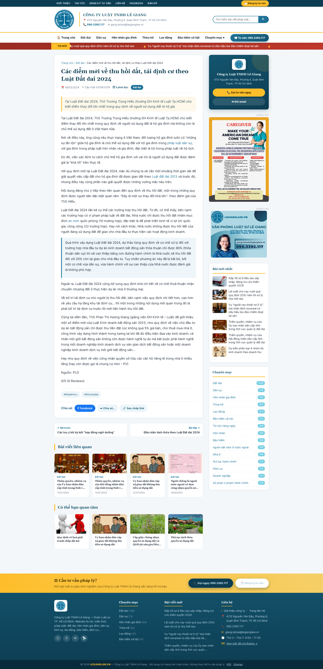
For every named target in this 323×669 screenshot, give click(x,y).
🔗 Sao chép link (133, 408)
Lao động (165, 37)
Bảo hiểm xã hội (188, 37)
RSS (229, 664)
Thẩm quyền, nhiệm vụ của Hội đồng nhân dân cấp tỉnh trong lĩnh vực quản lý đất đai (109, 486)
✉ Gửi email (239, 101)
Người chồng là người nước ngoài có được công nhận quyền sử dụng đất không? (184, 486)
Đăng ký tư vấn (100, 3)
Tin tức (80, 3)
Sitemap (238, 664)
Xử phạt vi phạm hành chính (238, 482)
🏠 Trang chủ (66, 37)
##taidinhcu (70, 394)
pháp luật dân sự (179, 143)
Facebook (136, 3)
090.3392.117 (235, 626)
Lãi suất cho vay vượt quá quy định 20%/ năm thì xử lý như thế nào (78, 46)
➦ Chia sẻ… (107, 408)
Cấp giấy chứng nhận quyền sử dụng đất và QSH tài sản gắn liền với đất (146, 543)
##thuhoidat (91, 394)
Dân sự (101, 37)
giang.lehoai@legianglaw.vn (242, 632)
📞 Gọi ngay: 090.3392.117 (211, 583)
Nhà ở (238, 454)
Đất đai (86, 37)
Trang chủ (67, 62)
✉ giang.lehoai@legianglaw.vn (126, 24)
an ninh (73, 221)
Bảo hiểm (238, 440)
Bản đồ (152, 3)
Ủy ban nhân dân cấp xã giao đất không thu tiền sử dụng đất (146, 485)
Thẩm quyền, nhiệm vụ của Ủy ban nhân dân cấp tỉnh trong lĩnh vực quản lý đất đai (71, 486)
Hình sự (238, 468)
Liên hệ (120, 3)
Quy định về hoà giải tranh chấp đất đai (70, 539)
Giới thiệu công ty (234, 610)
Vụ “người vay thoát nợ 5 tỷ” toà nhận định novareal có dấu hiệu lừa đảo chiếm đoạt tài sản (187, 46)
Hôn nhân (238, 433)
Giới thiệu (63, 3)
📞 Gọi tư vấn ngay (239, 92)
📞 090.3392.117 (93, 24)
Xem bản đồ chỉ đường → (242, 643)
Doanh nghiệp (238, 475)
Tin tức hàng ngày (238, 425)
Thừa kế (148, 37)
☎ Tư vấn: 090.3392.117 (249, 37)
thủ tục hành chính (238, 461)
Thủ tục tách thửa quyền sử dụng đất (182, 539)
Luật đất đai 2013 (164, 176)
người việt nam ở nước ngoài (238, 447)
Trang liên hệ (257, 610)
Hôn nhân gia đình (124, 37)
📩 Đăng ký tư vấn (255, 3)
